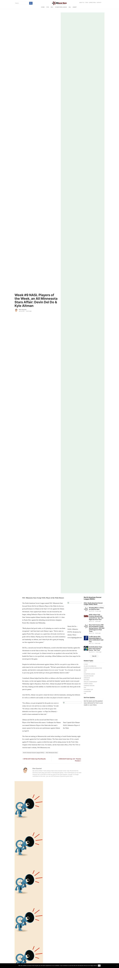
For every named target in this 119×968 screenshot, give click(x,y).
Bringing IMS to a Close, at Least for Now (96, 608)
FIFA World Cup (88, 689)
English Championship (90, 681)
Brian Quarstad (22, 309)
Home (43, 7)
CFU (85, 672)
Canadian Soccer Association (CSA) (93, 669)
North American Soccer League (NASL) (33, 752)
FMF (85, 693)
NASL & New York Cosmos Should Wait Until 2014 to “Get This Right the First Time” (96, 617)
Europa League (88, 683)
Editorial (86, 679)
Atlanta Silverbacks (90, 666)
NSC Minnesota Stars (51, 752)
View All (94, 656)
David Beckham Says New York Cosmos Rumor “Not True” (95, 648)
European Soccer (89, 685)
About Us (81, 2)
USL (70, 7)
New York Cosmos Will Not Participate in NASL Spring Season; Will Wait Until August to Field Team (96, 628)
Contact (99, 2)
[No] (117, 965)
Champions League (61, 7)
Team (86, 2)
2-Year (86, 664)
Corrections (92, 2)
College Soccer (88, 676)
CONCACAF (87, 677)
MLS (52, 7)
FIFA (47, 7)
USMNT (75, 7)
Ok (99, 965)
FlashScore (87, 691)
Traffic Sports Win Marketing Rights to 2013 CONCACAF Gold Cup (96, 639)
